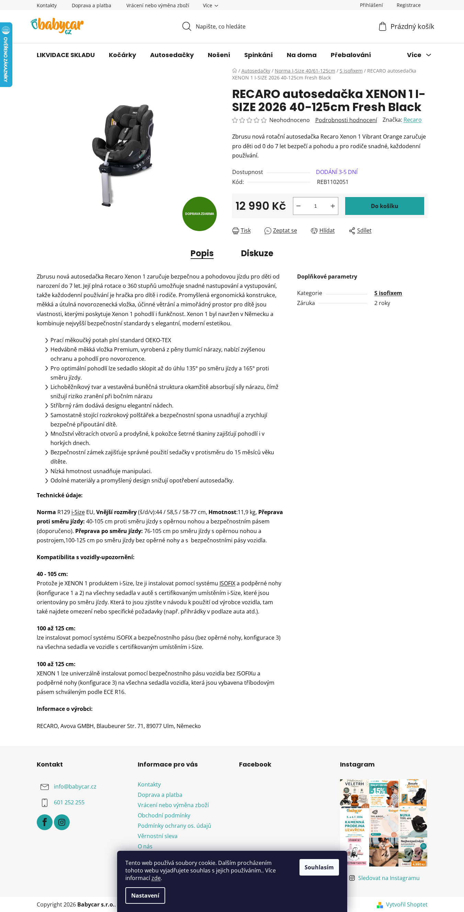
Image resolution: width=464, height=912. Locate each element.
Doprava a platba (91, 5)
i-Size (78, 512)
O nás (145, 846)
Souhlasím (319, 867)
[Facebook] (45, 822)
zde (156, 878)
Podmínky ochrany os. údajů (174, 825)
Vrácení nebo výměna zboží (157, 5)
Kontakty (47, 5)
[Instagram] (62, 822)
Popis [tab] (202, 253)
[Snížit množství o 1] (298, 206)
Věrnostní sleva (158, 836)
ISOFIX (227, 583)
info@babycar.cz (75, 786)
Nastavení (145, 895)
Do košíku (384, 206)
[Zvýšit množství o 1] (333, 206)
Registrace (409, 5)
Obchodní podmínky (164, 815)
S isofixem (388, 293)
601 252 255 (69, 802)
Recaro (413, 119)
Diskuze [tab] (257, 253)
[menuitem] (66, 55)
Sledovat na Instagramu (389, 878)
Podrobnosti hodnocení (346, 120)
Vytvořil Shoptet (407, 904)
